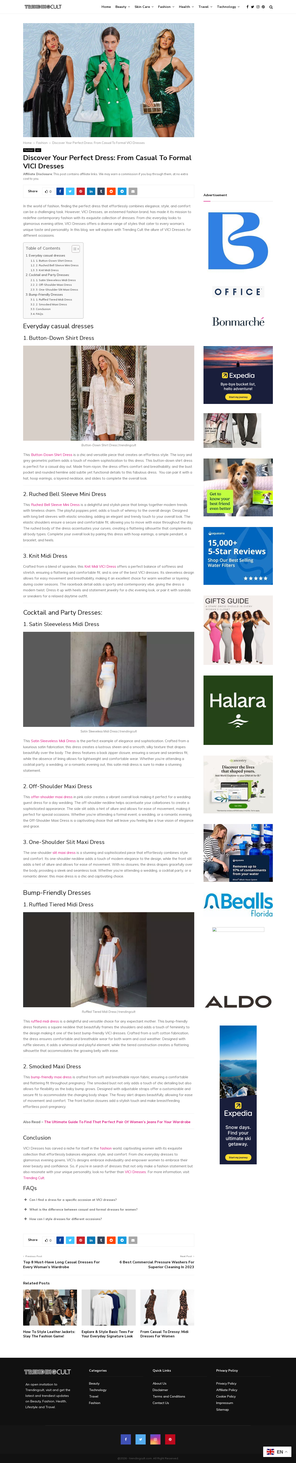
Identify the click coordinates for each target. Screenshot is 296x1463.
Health (184, 7)
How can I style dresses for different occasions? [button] (65, 1219)
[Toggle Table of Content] (73, 249)
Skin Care (142, 7)
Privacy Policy (226, 1383)
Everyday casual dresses (47, 255)
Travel (203, 7)
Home (106, 7)
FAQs (39, 314)
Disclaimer (160, 1390)
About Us (159, 1383)
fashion (105, 1148)
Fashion (164, 7)
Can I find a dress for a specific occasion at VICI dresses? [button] (73, 1200)
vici (38, 150)
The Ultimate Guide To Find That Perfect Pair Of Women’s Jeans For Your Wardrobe (117, 1122)
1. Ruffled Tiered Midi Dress (54, 299)
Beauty (120, 7)
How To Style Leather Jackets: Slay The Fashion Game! (49, 1334)
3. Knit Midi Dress (47, 270)
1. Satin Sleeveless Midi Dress (56, 280)
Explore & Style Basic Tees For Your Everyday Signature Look (107, 1334)
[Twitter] (253, 7)
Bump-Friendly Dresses (46, 294)
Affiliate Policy (226, 1390)
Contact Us (161, 1403)
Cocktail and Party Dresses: (50, 275)
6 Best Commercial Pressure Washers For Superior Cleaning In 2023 (157, 1265)
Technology (226, 7)
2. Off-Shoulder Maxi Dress (54, 284)
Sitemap (222, 1409)
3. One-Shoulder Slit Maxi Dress (57, 289)
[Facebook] (249, 7)
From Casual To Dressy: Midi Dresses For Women (164, 1334)
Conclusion (43, 309)
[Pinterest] (264, 7)
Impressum (224, 1403)
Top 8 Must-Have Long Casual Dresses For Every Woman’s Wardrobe (61, 1265)
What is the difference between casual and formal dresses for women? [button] (83, 1209)
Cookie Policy (226, 1396)
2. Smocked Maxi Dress (51, 304)
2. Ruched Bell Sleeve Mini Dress (57, 265)
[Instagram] (259, 7)
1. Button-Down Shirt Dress (54, 260)
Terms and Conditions (169, 1396)
